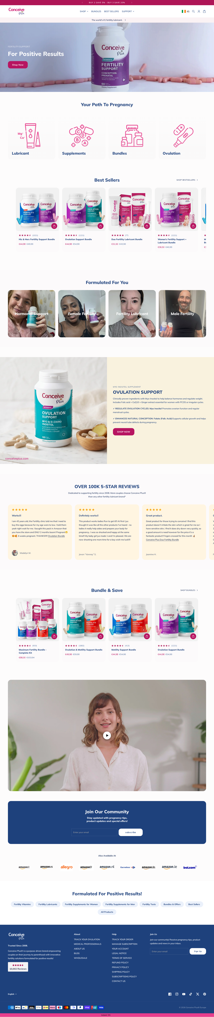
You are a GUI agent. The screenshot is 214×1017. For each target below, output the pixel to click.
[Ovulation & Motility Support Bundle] (84, 619)
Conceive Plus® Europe (196, 1007)
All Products (107, 912)
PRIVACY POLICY (120, 967)
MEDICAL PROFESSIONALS (87, 944)
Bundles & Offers (172, 904)
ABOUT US (79, 948)
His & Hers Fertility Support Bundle (37, 239)
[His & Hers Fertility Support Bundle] (37, 209)
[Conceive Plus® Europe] (16, 11)
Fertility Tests (149, 904)
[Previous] (82, 2)
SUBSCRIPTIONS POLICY (124, 976)
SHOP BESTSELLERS (185, 180)
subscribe (130, 832)
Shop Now (18, 64)
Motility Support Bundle (123, 649)
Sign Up (198, 951)
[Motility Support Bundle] (130, 619)
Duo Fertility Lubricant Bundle (126, 239)
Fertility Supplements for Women (81, 904)
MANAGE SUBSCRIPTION (124, 944)
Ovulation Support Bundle (78, 239)
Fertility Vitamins (22, 904)
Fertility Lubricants (48, 904)
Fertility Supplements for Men (120, 904)
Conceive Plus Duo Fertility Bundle (162, 539)
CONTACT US (118, 981)
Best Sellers (194, 904)
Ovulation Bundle (56, 536)
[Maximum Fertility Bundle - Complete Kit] (37, 619)
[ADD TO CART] (54, 226)
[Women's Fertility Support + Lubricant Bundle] (176, 209)
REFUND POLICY (120, 962)
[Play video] (107, 735)
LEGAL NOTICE (119, 953)
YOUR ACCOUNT (120, 948)
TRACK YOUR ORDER (122, 939)
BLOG (77, 953)
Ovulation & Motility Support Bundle (83, 649)
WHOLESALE (80, 958)
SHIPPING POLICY (121, 971)
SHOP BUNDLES (187, 590)
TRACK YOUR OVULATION (87, 939)
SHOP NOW (123, 431)
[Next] (131, 2)
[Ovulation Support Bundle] (84, 209)
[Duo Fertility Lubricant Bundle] (130, 209)
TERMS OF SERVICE (122, 958)
